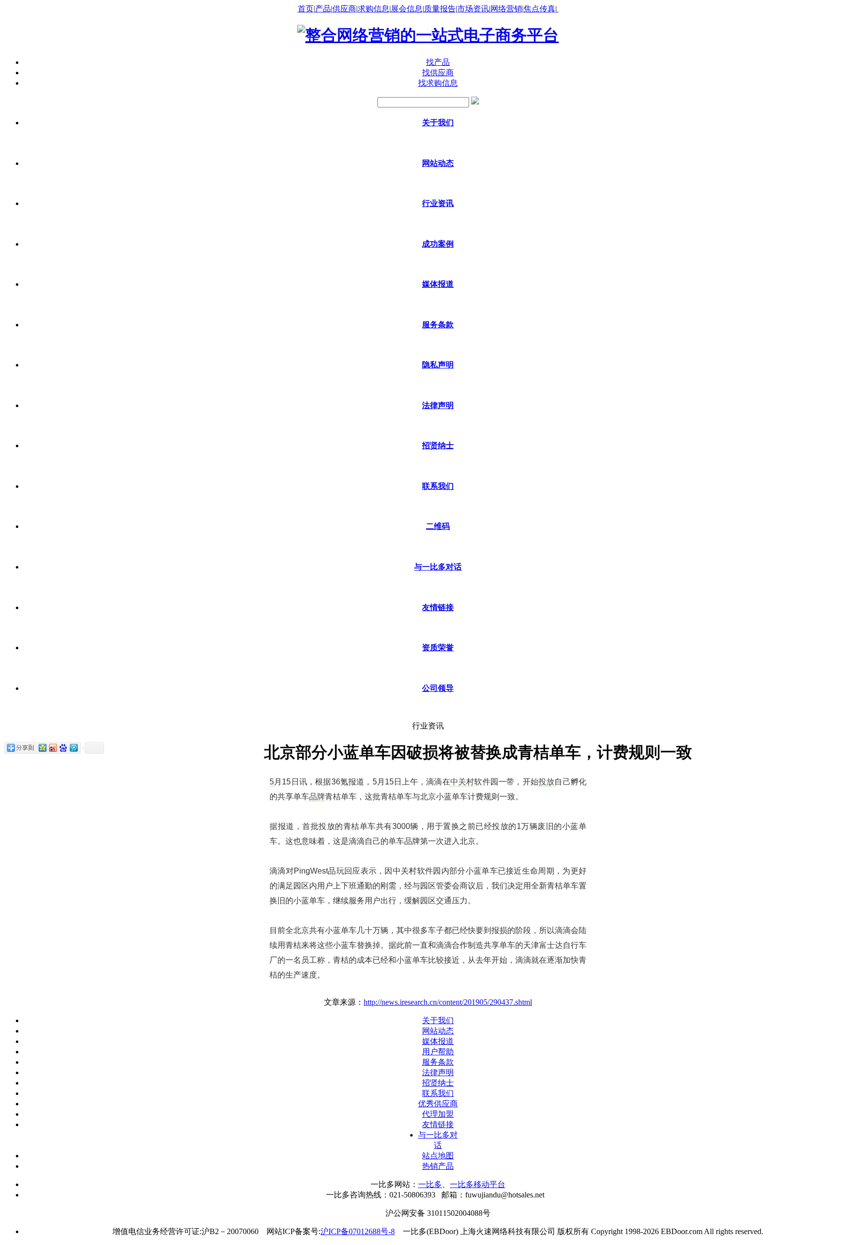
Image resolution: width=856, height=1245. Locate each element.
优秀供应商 (438, 1103)
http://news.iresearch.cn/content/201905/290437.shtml (448, 1002)
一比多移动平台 (477, 1184)
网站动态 (438, 1031)
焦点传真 (539, 8)
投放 (546, 782)
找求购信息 (438, 83)
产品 (323, 8)
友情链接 (438, 1124)
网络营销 (506, 8)
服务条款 (438, 1062)
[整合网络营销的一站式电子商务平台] (428, 35)
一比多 (430, 1184)
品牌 (317, 796)
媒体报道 (438, 1041)
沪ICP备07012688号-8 (358, 1231)
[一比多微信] (558, 8)
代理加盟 (438, 1114)
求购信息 (373, 8)
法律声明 (438, 1072)
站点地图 (438, 1155)
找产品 (438, 62)
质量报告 (440, 8)
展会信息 (407, 8)
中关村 (462, 782)
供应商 (344, 8)
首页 (306, 8)
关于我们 (438, 1020)
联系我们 (438, 1093)
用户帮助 (438, 1051)
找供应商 (438, 72)
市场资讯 (473, 8)
